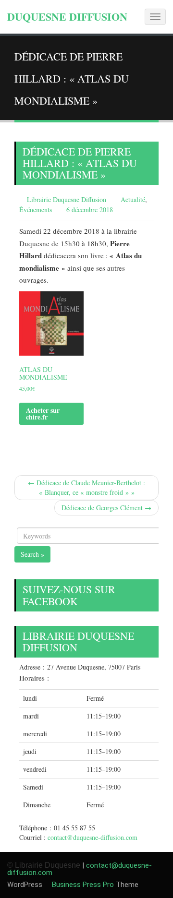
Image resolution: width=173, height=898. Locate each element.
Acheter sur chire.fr (43, 413)
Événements (35, 209)
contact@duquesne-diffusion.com (92, 837)
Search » (32, 554)
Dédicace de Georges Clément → (106, 507)
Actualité (133, 199)
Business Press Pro (82, 884)
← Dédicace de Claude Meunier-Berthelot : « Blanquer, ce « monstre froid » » (86, 487)
